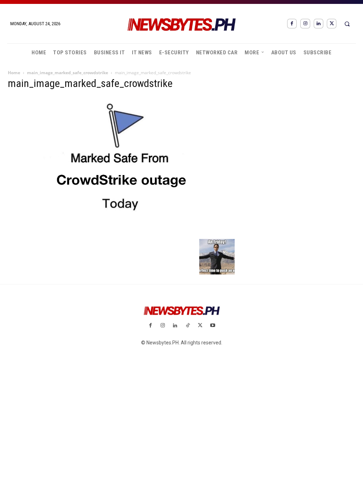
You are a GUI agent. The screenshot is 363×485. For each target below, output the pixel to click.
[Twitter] (331, 23)
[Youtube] (212, 325)
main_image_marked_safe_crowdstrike (67, 73)
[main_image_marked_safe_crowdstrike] (121, 231)
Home (14, 73)
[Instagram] (305, 23)
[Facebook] (292, 23)
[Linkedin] (318, 23)
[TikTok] (187, 325)
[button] (347, 24)
